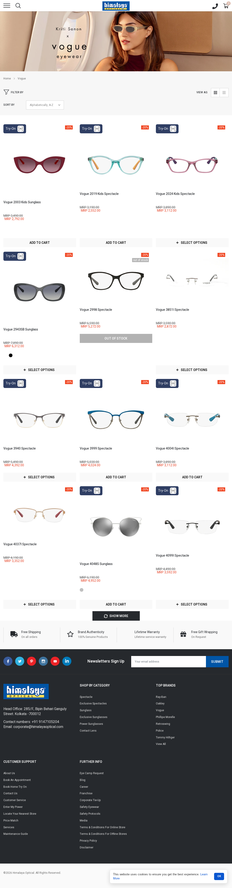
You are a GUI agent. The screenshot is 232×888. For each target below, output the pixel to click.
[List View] (224, 92)
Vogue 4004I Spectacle (172, 448)
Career (84, 787)
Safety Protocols (90, 814)
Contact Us (10, 793)
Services (8, 827)
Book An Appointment (17, 780)
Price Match (10, 821)
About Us (9, 773)
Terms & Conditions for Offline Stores (103, 834)
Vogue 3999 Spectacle (96, 448)
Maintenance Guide (15, 834)
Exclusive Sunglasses (93, 717)
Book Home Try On (15, 787)
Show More (118, 616)
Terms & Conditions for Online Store (102, 827)
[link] (39, 162)
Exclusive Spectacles (93, 703)
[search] (18, 5)
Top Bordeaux (5, 228)
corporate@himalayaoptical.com (38, 727)
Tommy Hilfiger (165, 737)
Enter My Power (13, 807)
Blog (82, 780)
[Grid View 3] (215, 92)
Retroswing (163, 724)
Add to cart (39, 242)
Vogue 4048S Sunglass (96, 564)
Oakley (160, 703)
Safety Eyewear (89, 807)
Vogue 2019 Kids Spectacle (99, 193)
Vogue (22, 79)
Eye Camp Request (92, 773)
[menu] (6, 5)
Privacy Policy (88, 841)
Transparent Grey (5, 355)
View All (161, 744)
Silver (81, 590)
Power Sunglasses (91, 724)
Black (10, 355)
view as (202, 92)
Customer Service (14, 800)
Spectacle (86, 697)
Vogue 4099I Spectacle (172, 555)
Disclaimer (86, 847)
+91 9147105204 (45, 722)
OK (219, 876)
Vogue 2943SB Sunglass (20, 329)
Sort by (8, 105)
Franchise (86, 793)
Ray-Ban (161, 697)
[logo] (116, 5)
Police (160, 731)
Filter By (17, 92)
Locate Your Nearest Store (19, 814)
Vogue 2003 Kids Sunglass (22, 202)
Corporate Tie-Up (90, 800)
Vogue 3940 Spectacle (19, 448)
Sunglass (86, 710)
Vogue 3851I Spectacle (172, 309)
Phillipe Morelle (165, 717)
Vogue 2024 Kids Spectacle (175, 193)
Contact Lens (88, 731)
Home (7, 79)
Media (83, 821)
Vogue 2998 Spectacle (96, 309)
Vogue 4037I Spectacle (20, 544)
